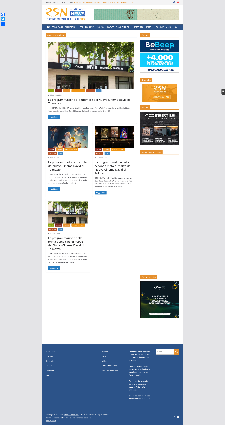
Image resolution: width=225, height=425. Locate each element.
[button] (76, 27)
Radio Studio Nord (78, 91)
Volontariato (122, 27)
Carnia (51, 91)
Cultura (110, 27)
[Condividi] (2, 24)
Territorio (70, 27)
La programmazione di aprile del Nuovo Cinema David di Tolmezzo (67, 165)
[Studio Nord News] (48, 27)
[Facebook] (2, 14)
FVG (81, 27)
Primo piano (57, 27)
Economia (89, 27)
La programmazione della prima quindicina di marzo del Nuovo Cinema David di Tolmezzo (66, 243)
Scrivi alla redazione (110, 371)
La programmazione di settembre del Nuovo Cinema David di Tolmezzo (89, 101)
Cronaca (100, 27)
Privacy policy (51, 421)
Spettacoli (139, 27)
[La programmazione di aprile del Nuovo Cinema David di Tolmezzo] (68, 137)
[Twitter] (2, 19)
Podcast (160, 27)
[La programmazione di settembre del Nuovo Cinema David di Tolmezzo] (91, 65)
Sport (148, 27)
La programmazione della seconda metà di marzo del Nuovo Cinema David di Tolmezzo (113, 167)
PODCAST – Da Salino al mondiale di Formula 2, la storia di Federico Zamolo (103, 2)
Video (168, 27)
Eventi (104, 356)
